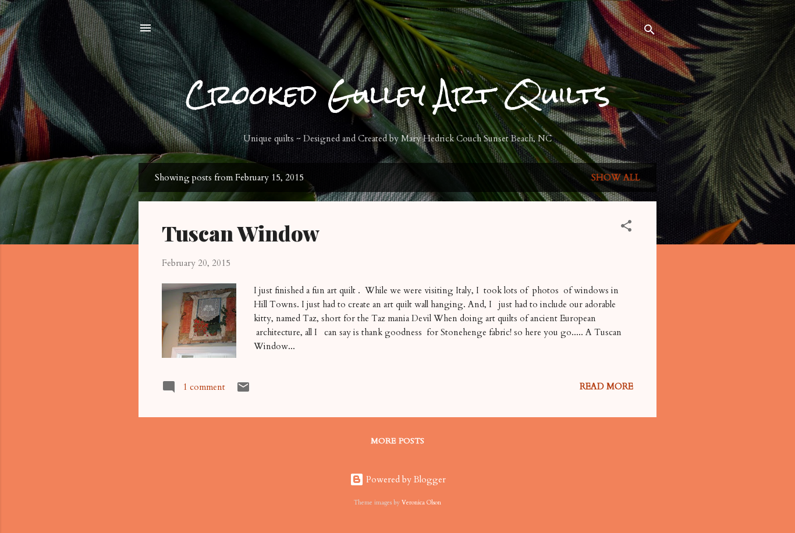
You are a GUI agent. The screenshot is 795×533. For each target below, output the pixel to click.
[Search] (649, 31)
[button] (626, 228)
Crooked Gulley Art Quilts (398, 94)
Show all (615, 177)
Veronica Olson (421, 503)
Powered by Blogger (405, 479)
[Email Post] (243, 391)
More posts (397, 440)
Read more (606, 386)
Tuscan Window (241, 233)
